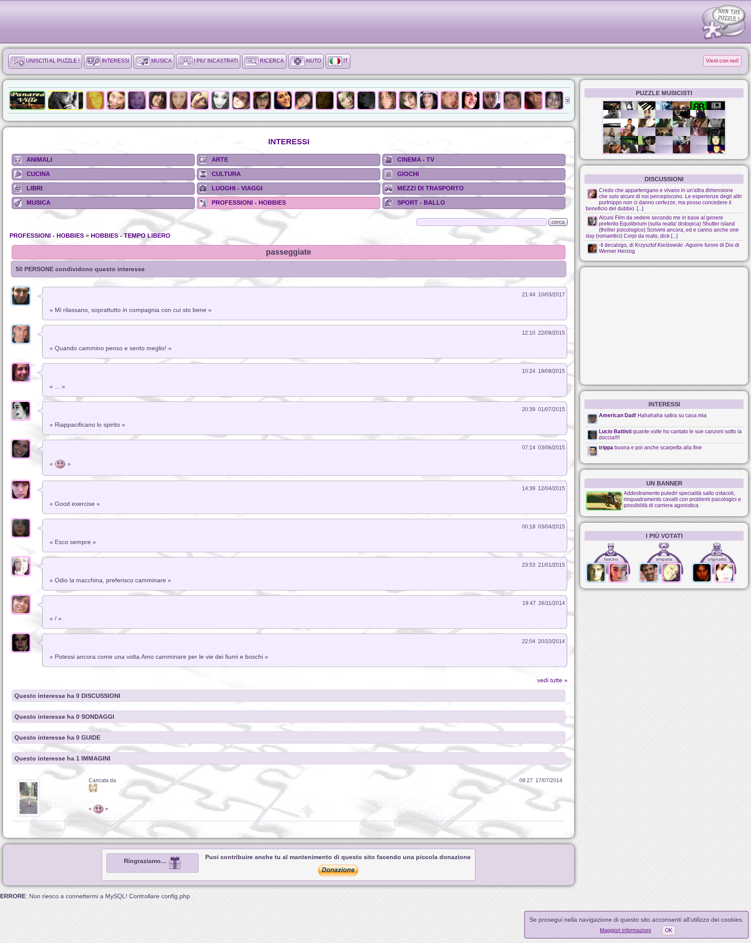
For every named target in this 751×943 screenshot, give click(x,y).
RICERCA (271, 61)
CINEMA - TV (415, 159)
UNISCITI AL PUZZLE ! (52, 61)
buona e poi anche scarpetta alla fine (658, 448)
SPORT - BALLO (421, 202)
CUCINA (38, 173)
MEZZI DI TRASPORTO (430, 188)
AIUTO (313, 61)
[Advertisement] (664, 326)
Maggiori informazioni (625, 930)
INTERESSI (114, 61)
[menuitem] (45, 61)
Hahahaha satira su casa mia (672, 415)
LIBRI (35, 188)
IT (345, 61)
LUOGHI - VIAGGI (237, 188)
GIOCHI (408, 173)
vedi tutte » (552, 680)
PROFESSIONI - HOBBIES (249, 202)
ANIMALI (39, 159)
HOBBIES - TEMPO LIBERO (130, 235)
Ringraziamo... (146, 860)
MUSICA (161, 61)
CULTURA (226, 173)
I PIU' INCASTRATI (215, 61)
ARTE (220, 159)
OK (668, 930)
